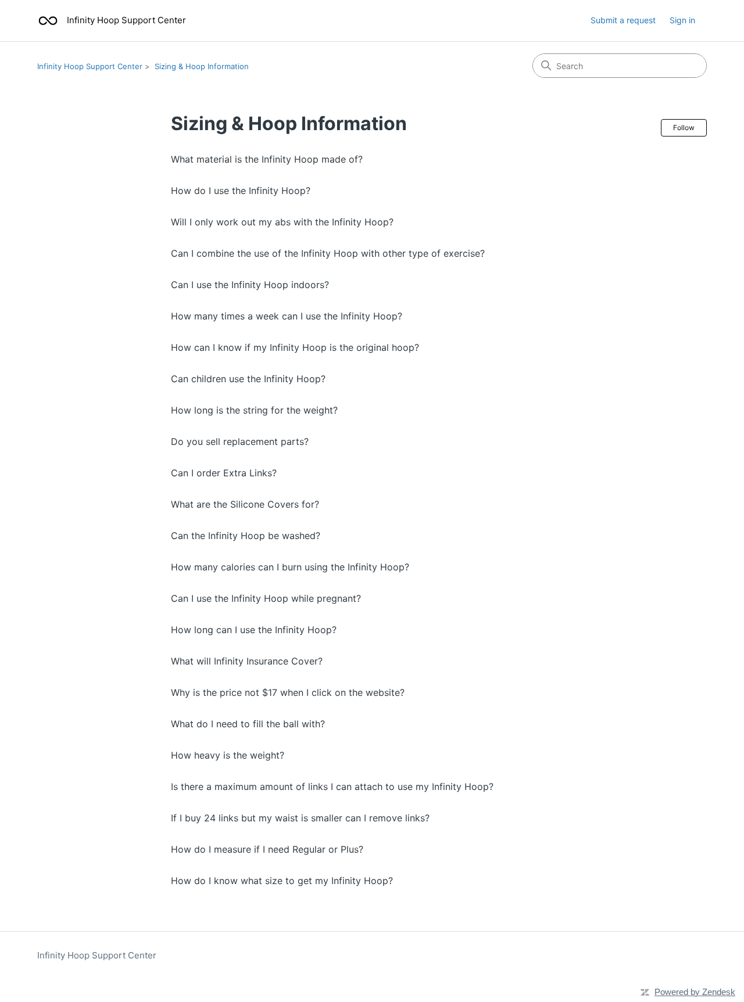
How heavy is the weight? (227, 755)
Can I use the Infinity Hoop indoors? (250, 284)
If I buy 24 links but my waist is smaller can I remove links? (300, 818)
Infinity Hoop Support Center (89, 66)
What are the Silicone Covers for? (245, 504)
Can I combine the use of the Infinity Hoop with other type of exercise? (328, 253)
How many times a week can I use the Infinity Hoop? (286, 316)
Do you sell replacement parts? (240, 441)
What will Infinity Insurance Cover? (247, 661)
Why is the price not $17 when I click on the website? (288, 692)
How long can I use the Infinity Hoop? (254, 629)
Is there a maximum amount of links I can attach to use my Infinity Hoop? (332, 786)
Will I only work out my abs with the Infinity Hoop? (282, 222)
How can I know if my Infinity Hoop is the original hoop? (295, 347)
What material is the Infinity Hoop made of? (267, 159)
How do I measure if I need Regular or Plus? (267, 849)
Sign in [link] (682, 20)
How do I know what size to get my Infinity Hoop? (282, 880)
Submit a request (623, 20)
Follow (684, 127)
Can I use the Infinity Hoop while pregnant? (266, 598)
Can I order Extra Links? (224, 473)
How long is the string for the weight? (254, 410)
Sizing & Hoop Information (202, 66)
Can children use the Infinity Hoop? (248, 379)
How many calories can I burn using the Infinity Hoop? (290, 567)
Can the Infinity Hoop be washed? (245, 535)
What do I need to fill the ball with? (248, 724)
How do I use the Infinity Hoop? (240, 190)
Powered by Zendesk (694, 992)
